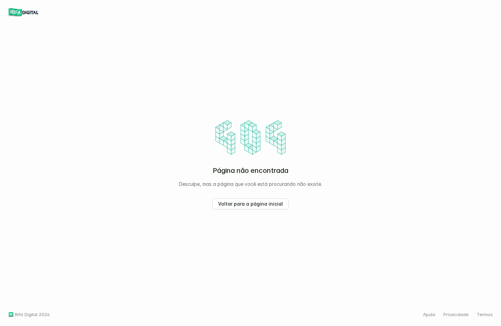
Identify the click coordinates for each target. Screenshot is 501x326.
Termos (485, 314)
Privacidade (456, 314)
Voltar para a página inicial (250, 204)
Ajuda (429, 314)
